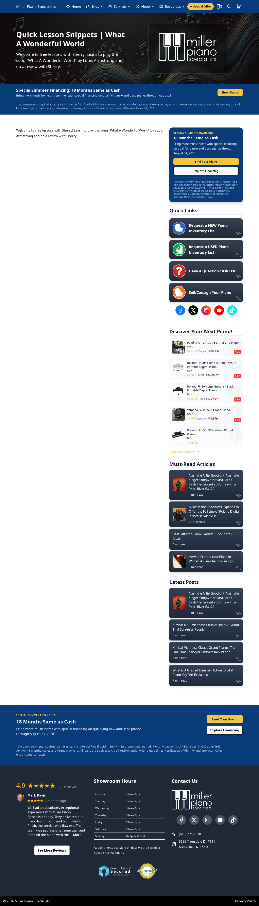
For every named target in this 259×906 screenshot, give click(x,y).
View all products (182, 452)
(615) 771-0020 (190, 834)
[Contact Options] (219, 6)
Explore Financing (206, 171)
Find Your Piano (206, 162)
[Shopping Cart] (239, 6)
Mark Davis (37, 795)
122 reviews (67, 787)
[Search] (229, 6)
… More (75, 835)
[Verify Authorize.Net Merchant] (147, 870)
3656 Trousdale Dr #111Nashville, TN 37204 (197, 844)
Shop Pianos (230, 92)
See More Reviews (52, 850)
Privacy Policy (245, 901)
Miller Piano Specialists (36, 6)
